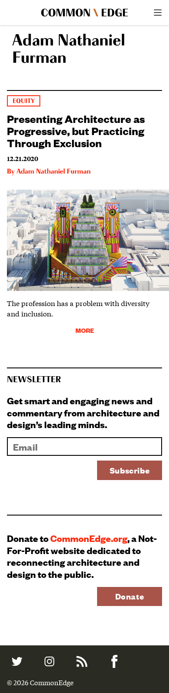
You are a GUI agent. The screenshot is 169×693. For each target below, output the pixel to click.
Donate (129, 596)
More (84, 330)
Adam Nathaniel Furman (53, 171)
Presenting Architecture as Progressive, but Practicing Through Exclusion (76, 130)
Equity (24, 101)
